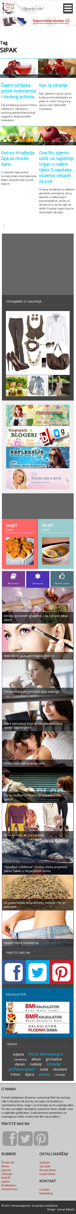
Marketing (45, 1193)
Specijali (44, 1166)
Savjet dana (47, 1174)
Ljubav (5, 1181)
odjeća (18, 1054)
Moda (5, 1166)
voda (44, 1069)
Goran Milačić (66, 1209)
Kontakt (44, 1189)
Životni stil (7, 1162)
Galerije (44, 1162)
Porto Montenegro (46, 1054)
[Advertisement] (37, 264)
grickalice (54, 1059)
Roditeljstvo (8, 1185)
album (36, 1059)
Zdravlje (6, 1174)
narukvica (20, 1059)
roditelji (36, 1064)
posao (44, 1074)
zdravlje (53, 1064)
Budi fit (5, 1178)
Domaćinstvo (9, 1189)
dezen (20, 1064)
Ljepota (6, 1170)
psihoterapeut (22, 1069)
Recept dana (47, 1170)
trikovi (15, 1074)
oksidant (60, 1069)
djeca (29, 1074)
